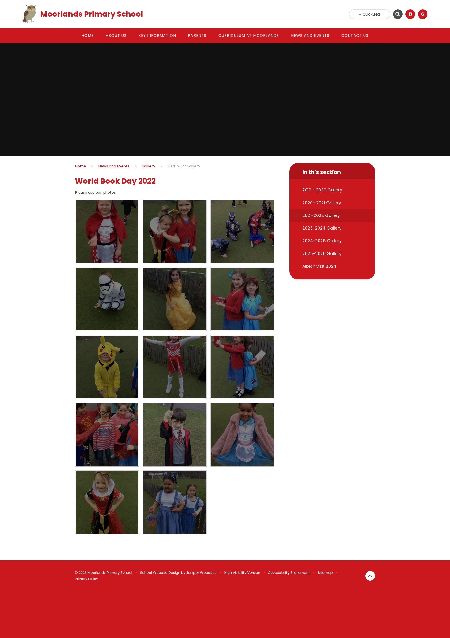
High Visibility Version (242, 572)
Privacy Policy (86, 578)
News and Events (113, 166)
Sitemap (325, 572)
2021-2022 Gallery (183, 166)
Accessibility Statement (289, 572)
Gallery (148, 166)
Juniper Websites (201, 572)
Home (80, 166)
